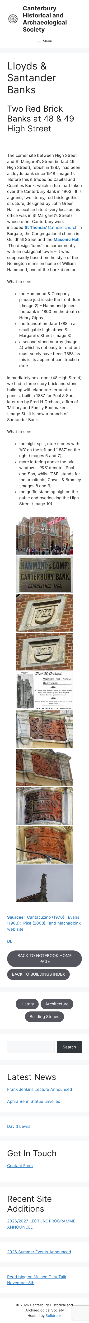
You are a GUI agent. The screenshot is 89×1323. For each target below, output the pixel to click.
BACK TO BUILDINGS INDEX (38, 974)
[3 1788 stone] (44, 613)
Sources (15, 917)
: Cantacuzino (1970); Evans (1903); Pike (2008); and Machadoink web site (44, 923)
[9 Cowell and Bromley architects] (44, 845)
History (27, 1004)
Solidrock (53, 1315)
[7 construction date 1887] (44, 767)
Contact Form (20, 1165)
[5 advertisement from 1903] (44, 690)
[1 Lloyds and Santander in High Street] (44, 536)
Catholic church (51, 227)
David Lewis (18, 1126)
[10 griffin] (44, 883)
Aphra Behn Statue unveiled (34, 1101)
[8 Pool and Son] (44, 806)
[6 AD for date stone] (44, 729)
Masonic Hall (67, 239)
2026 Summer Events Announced (39, 1252)
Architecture (57, 1004)
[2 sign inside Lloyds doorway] (44, 574)
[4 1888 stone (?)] (44, 651)
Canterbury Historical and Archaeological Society (45, 19)
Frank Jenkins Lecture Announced (39, 1089)
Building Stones (44, 1016)
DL (9, 941)
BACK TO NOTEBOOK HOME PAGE (45, 958)
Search (69, 1047)
